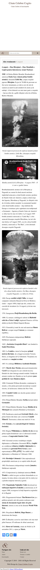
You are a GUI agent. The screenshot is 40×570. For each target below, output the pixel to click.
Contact (22, 557)
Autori (3, 554)
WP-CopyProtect (18, 569)
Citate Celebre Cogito (25, 564)
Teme (3, 552)
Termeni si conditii (25, 554)
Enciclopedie (5, 557)
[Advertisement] (20, 30)
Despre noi (23, 552)
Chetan (11, 569)
